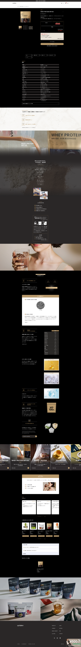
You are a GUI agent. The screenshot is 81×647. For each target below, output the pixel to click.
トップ (18, 6)
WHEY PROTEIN (21, 6)
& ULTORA (53, 633)
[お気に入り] (63, 3)
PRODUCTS (54, 625)
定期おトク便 (58, 23)
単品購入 (46, 22)
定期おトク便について (60, 38)
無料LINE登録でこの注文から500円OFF (52, 45)
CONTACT (61, 633)
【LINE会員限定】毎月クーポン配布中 (40, 0)
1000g (52, 26)
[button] (40, 103)
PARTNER (60, 628)
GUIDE (60, 625)
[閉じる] (80, 639)
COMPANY (53, 628)
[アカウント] (61, 3)
